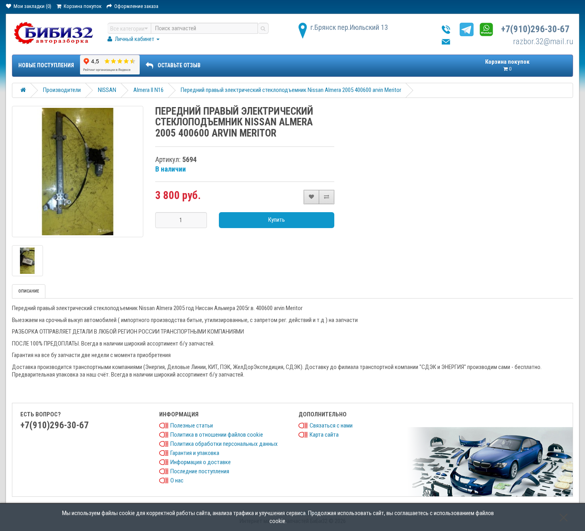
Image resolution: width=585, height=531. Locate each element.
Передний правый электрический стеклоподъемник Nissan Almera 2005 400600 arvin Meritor (291, 90)
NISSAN (107, 90)
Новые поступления (46, 65)
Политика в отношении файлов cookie (216, 434)
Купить (276, 219)
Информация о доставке (200, 462)
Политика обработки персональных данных (224, 443)
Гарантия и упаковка (194, 453)
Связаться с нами (331, 425)
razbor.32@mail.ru (543, 41)
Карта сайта (324, 434)
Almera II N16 (148, 90)
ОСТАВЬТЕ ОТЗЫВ (179, 65)
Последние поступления (199, 471)
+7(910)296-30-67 (535, 29)
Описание (28, 291)
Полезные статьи (191, 425)
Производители (62, 90)
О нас (176, 480)
